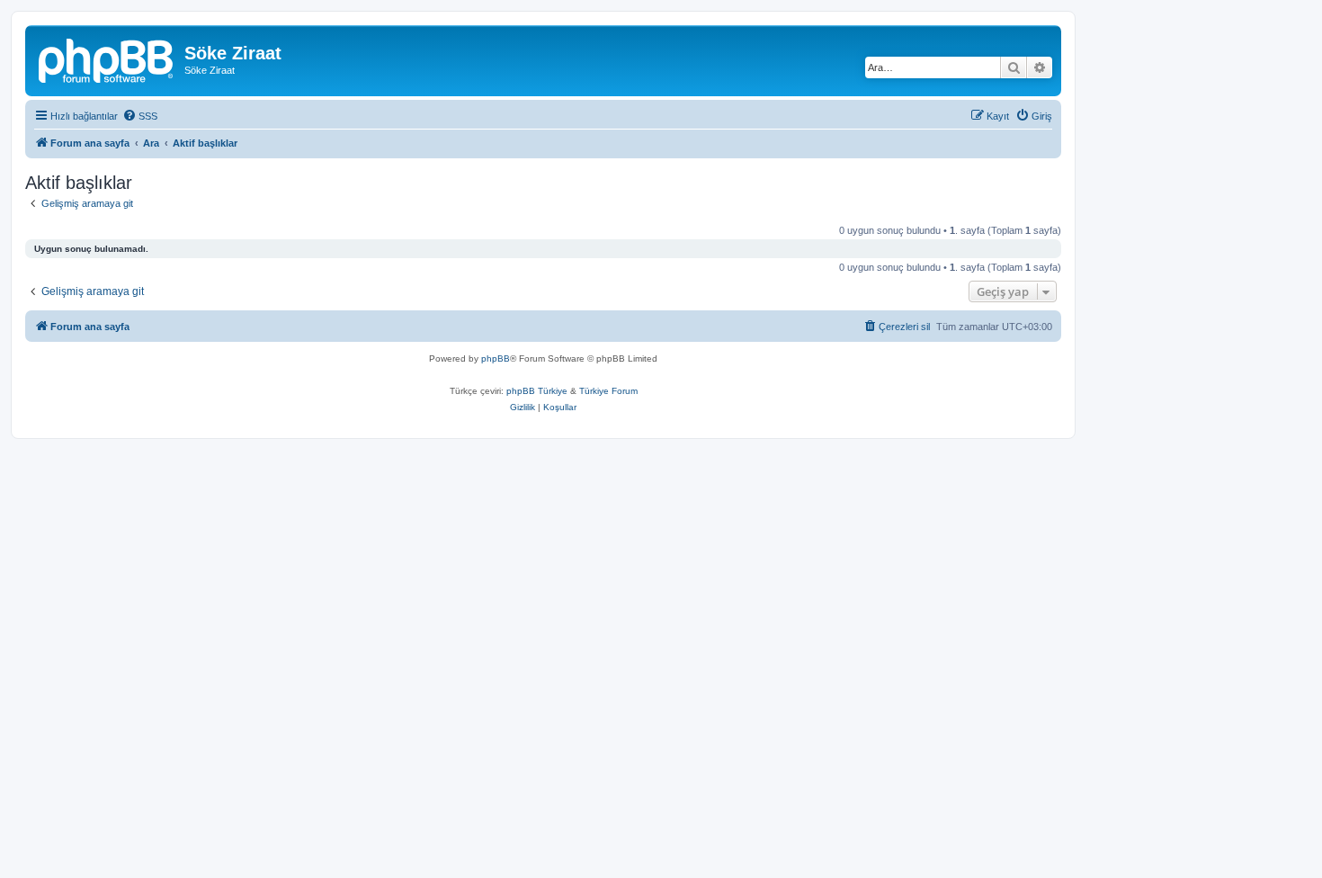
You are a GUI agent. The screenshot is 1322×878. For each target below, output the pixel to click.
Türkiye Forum (608, 391)
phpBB (495, 358)
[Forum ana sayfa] (107, 58)
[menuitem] (139, 116)
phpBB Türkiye (536, 391)
